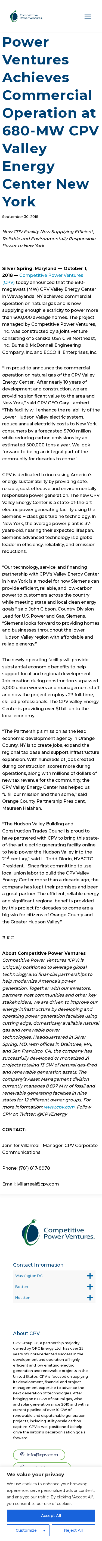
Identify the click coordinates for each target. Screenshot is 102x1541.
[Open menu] (88, 16)
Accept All (51, 1515)
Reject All (73, 1530)
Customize (26, 1530)
